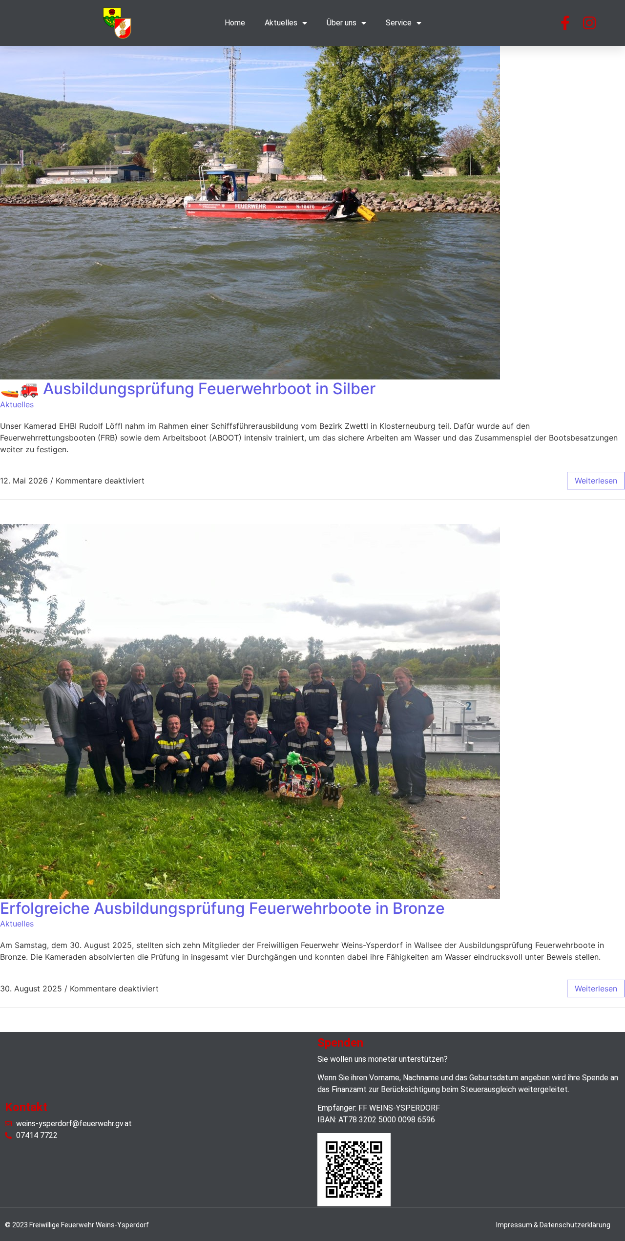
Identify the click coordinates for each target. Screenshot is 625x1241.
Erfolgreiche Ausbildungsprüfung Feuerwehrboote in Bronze (222, 908)
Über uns (341, 22)
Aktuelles (281, 22)
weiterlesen (596, 480)
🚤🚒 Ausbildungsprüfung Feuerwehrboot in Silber (187, 388)
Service (399, 22)
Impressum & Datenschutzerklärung (553, 1225)
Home (235, 22)
